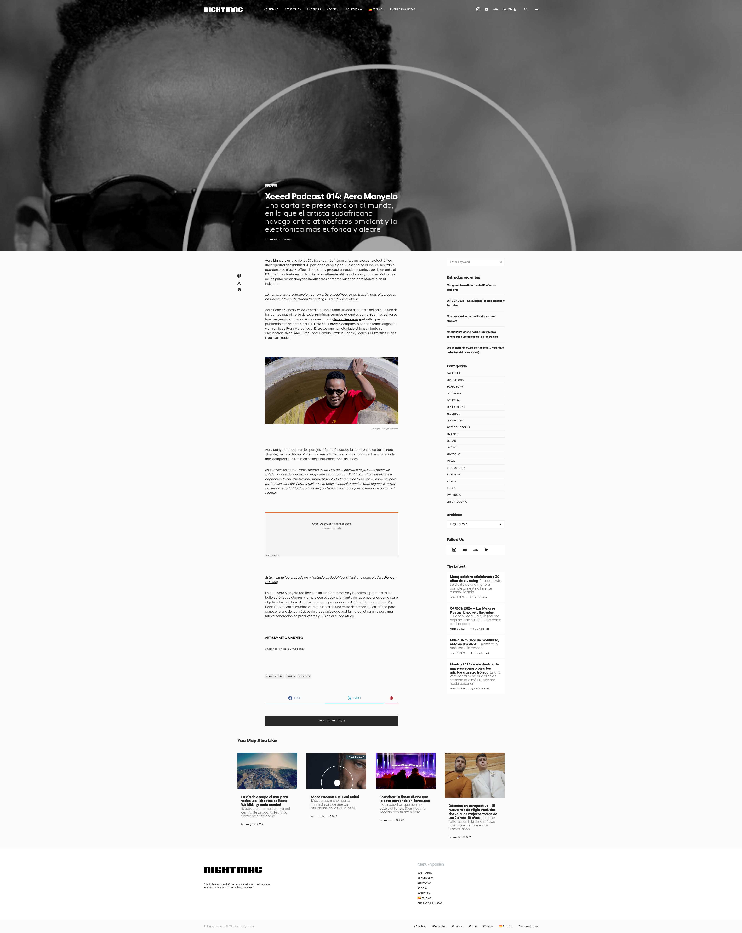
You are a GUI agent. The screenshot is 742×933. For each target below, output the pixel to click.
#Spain (451, 461)
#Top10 (451, 481)
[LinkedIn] (486, 550)
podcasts (304, 676)
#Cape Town (455, 386)
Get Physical (378, 314)
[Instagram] (478, 9)
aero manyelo (274, 676)
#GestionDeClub (458, 427)
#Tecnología (456, 468)
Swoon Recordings (347, 319)
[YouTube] (486, 9)
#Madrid (453, 434)
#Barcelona (455, 380)
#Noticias (454, 454)
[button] (510, 9)
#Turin (451, 488)
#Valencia (454, 495)
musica (290, 676)
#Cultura (453, 400)
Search (501, 262)
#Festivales (455, 420)
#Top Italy (454, 474)
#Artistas (453, 373)
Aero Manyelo (275, 260)
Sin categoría (457, 501)
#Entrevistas (456, 407)
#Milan (451, 441)
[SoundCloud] (495, 9)
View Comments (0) (332, 720)
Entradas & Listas (430, 903)
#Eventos (453, 413)
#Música (271, 186)
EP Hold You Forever (325, 324)
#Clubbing (454, 393)
